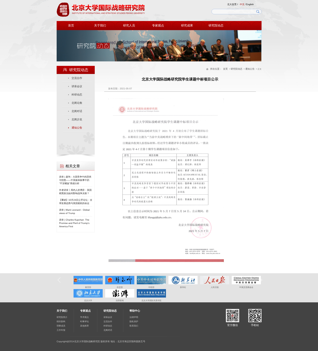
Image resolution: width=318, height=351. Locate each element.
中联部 (151, 287)
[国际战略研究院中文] (101, 16)
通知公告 (250, 69)
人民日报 (215, 287)
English (250, 4)
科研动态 (77, 94)
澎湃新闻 (120, 300)
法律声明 (134, 317)
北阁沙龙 (77, 119)
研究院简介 (62, 317)
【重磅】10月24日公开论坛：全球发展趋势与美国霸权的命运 (75, 202)
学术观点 (84, 317)
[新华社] (183, 283)
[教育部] (88, 283)
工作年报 (61, 330)
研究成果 (187, 25)
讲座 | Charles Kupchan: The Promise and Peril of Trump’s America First (74, 223)
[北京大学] (88, 297)
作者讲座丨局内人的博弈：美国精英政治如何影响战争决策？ (75, 192)
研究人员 (129, 25)
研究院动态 (216, 25)
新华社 (183, 287)
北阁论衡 (77, 102)
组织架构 (61, 321)
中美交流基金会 (246, 287)
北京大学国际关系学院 (151, 300)
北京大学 (88, 300)
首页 (71, 25)
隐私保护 (134, 321)
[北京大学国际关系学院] (151, 297)
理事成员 (61, 326)
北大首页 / (232, 4)
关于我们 (100, 25)
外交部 (120, 287)
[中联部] (151, 283)
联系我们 (134, 326)
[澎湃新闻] (119, 297)
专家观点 (158, 25)
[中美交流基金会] (246, 283)
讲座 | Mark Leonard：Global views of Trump (74, 211)
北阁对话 (77, 111)
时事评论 (84, 321)
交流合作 (77, 78)
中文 (242, 4)
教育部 (88, 287)
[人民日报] (214, 283)
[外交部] (119, 283)
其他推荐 (84, 326)
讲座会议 (77, 86)
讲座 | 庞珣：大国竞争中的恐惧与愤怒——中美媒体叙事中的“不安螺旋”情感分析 (75, 180)
